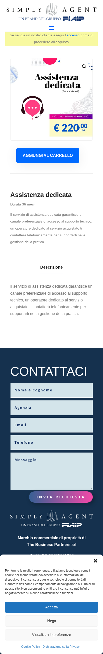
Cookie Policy (30, 646)
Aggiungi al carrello (48, 155)
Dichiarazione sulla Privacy (61, 646)
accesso (73, 35)
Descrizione (51, 267)
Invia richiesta (60, 496)
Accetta (51, 607)
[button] (95, 560)
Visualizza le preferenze (51, 634)
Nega (51, 621)
